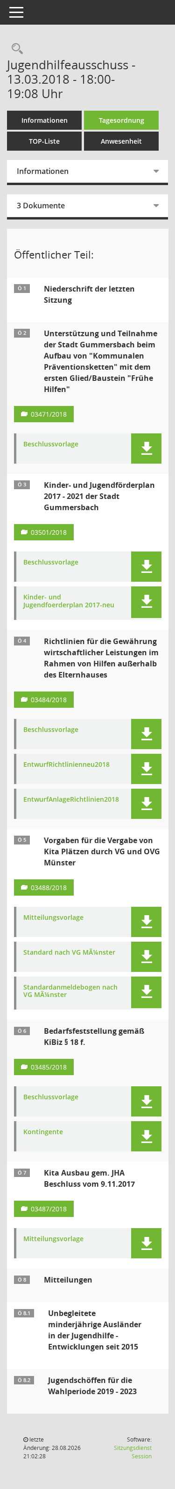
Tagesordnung (121, 120)
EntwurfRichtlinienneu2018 (66, 765)
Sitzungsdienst (133, 1452)
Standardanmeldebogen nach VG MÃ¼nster (70, 991)
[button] (146, 448)
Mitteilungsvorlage (53, 918)
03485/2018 (49, 1067)
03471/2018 (49, 414)
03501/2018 (49, 532)
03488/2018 (49, 887)
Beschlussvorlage (50, 444)
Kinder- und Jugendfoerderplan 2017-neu (68, 601)
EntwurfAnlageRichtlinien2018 (71, 800)
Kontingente (43, 1132)
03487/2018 (49, 1208)
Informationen (44, 120)
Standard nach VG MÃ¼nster (69, 953)
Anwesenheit (121, 141)
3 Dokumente (41, 205)
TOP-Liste (44, 141)
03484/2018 (49, 699)
